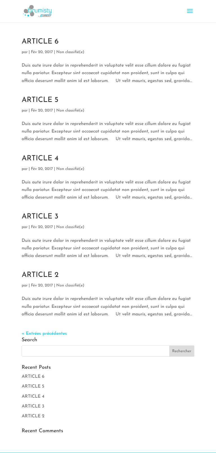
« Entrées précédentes (44, 333)
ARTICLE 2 (40, 275)
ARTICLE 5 (40, 100)
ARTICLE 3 (40, 216)
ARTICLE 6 (40, 41)
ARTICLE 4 (40, 158)
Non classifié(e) (70, 52)
